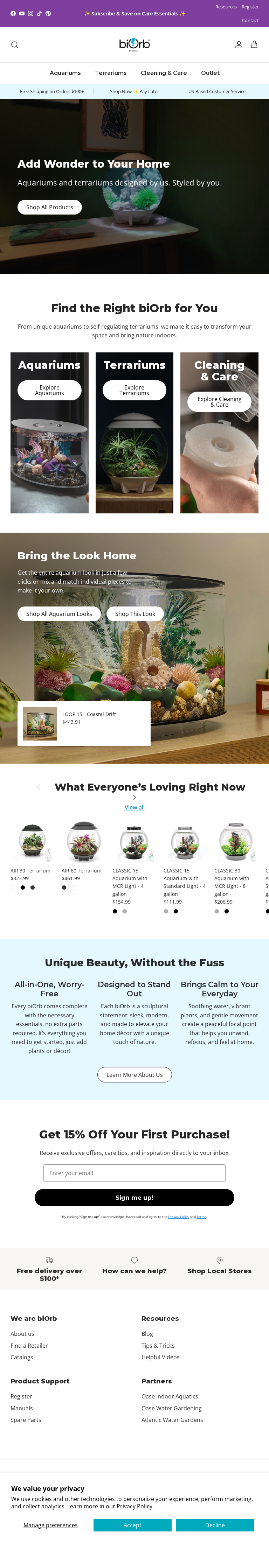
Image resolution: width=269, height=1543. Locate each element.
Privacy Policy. (135, 1506)
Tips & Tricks (158, 1345)
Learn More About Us (134, 1075)
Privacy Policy (178, 1217)
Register (250, 6)
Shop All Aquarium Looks (59, 614)
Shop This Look (135, 614)
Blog (147, 1334)
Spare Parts (26, 1420)
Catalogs (22, 1357)
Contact (250, 20)
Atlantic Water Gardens (172, 1420)
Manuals (22, 1408)
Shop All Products (49, 207)
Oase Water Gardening (172, 1408)
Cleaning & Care (164, 73)
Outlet (210, 73)
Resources (226, 6)
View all (135, 807)
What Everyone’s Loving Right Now (150, 787)
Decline (215, 1525)
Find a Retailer (29, 1345)
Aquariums (65, 73)
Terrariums (111, 73)
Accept (133, 1525)
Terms (201, 1217)
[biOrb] (135, 44)
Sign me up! (134, 1197)
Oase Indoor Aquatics (170, 1396)
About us (22, 1334)
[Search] (15, 45)
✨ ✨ (134, 13)
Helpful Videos (161, 1357)
